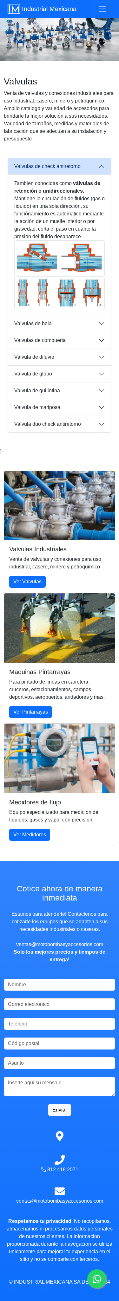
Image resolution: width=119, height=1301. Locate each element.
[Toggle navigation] (102, 9)
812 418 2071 (62, 1169)
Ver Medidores (29, 834)
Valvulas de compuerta (40, 340)
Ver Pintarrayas (30, 712)
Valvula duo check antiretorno (47, 424)
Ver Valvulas (27, 581)
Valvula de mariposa (37, 407)
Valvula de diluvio (34, 357)
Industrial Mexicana (48, 8)
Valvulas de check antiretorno (47, 166)
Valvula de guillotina (37, 390)
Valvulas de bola (33, 323)
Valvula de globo (33, 373)
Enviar (59, 1109)
